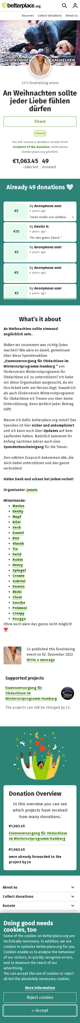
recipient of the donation (31, 147)
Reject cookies (40, 997)
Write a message (41, 660)
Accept (42, 1010)
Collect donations (50, 15)
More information (40, 988)
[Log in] (75, 5)
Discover (28, 15)
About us (72, 15)
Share (40, 121)
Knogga (19, 619)
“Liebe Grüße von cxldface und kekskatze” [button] (47, 217)
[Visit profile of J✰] (40, 65)
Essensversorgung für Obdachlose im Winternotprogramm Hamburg (38, 836)
